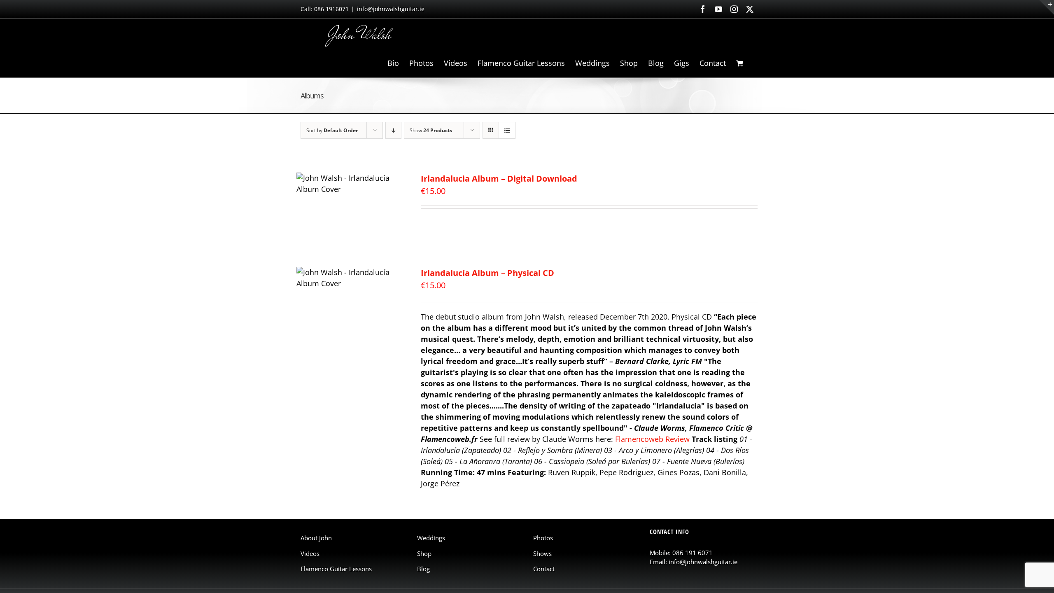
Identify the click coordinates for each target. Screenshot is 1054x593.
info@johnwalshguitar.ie (390, 9)
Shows (542, 553)
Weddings (431, 538)
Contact (544, 569)
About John (316, 538)
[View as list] (507, 130)
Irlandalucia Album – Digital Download (499, 178)
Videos (310, 553)
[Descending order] (393, 130)
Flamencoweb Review (652, 439)
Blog (423, 569)
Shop (424, 553)
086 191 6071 (692, 553)
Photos (543, 538)
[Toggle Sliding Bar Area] (1046, 7)
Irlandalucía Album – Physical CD (487, 272)
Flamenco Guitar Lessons (336, 569)
